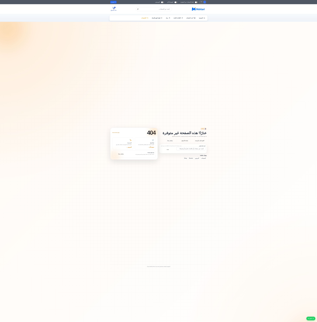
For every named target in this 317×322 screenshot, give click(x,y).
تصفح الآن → (151, 147)
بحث (168, 149)
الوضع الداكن (170, 2)
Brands (191, 158)
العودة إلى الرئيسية (199, 140)
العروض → (129, 147)
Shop (185, 158)
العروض (197, 158)
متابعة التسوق (185, 140)
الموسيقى (157, 2)
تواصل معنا (170, 140)
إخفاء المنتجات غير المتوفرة (187, 2)
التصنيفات (203, 158)
